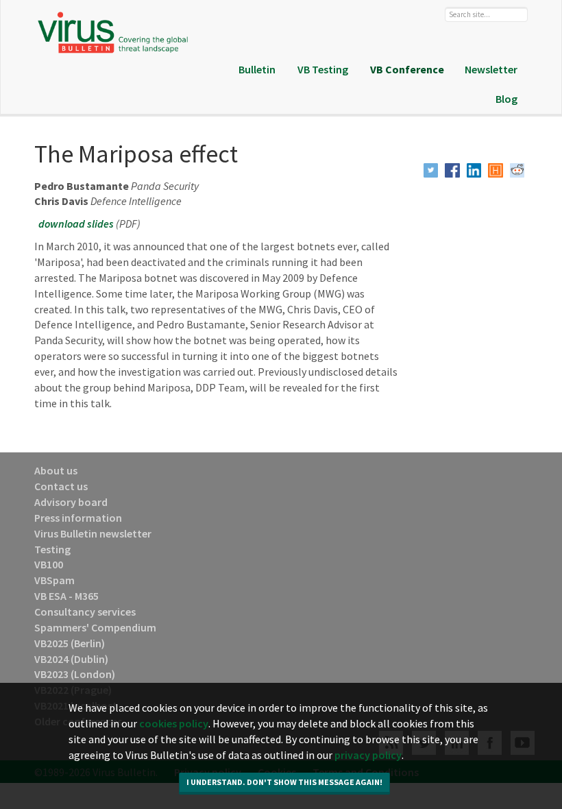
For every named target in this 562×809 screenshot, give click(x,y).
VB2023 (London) (74, 674)
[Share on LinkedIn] (474, 171)
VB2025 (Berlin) (69, 643)
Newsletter (491, 69)
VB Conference (407, 69)
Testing (52, 549)
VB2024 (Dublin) (71, 659)
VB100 (48, 564)
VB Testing (322, 69)
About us (55, 470)
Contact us (61, 486)
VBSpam (54, 580)
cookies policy (173, 723)
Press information (78, 517)
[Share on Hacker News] (495, 171)
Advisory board (71, 502)
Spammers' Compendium (95, 627)
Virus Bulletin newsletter (92, 533)
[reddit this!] (517, 171)
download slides (76, 223)
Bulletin (257, 69)
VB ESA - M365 (66, 596)
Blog (506, 99)
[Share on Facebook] (452, 171)
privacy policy (368, 755)
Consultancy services (85, 611)
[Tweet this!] (431, 171)
